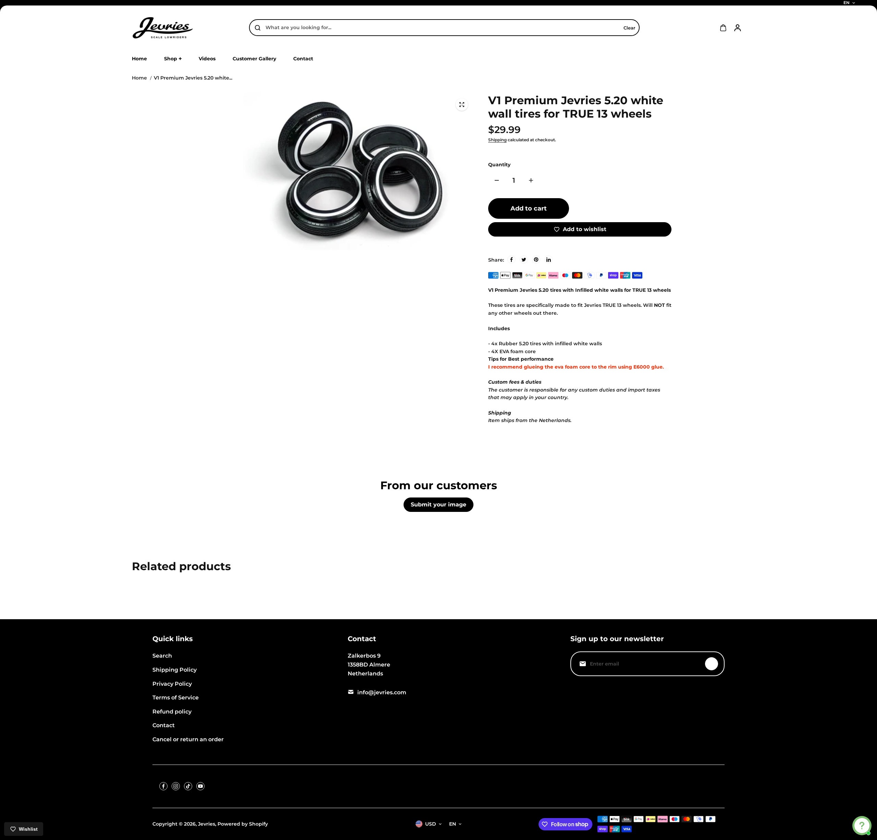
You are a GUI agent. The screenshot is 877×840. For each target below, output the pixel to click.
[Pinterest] (536, 259)
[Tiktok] (188, 786)
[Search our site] (257, 28)
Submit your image (438, 504)
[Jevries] (163, 27)
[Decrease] (496, 180)
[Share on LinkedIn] (548, 259)
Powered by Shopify (243, 824)
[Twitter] (524, 259)
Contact (163, 725)
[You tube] (200, 786)
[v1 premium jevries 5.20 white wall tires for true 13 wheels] (461, 104)
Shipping (497, 139)
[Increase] (531, 180)
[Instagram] (176, 786)
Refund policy (172, 711)
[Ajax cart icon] (723, 28)
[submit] (711, 663)
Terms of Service (175, 697)
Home (139, 78)
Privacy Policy (172, 684)
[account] (737, 28)
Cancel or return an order (188, 739)
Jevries (206, 824)
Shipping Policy (174, 670)
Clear (629, 28)
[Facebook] (511, 259)
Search (162, 655)
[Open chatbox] (862, 825)
